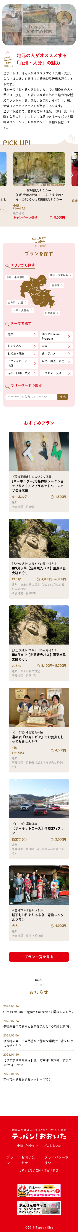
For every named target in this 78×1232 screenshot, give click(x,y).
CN (38, 1170)
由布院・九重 (17, 302)
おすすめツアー (17, 346)
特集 (10, 334)
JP (22, 1170)
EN (30, 1170)
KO (55, 1170)
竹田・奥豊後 (23, 310)
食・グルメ (49, 353)
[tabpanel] (39, 24)
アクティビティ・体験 (19, 363)
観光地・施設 (16, 353)
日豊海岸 (52, 313)
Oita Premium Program (51, 336)
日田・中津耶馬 (14, 277)
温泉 (44, 346)
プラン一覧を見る (39, 957)
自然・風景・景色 (53, 361)
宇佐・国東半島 (61, 275)
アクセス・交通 (52, 373)
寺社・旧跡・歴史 (19, 373)
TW (47, 1170)
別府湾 (57, 285)
